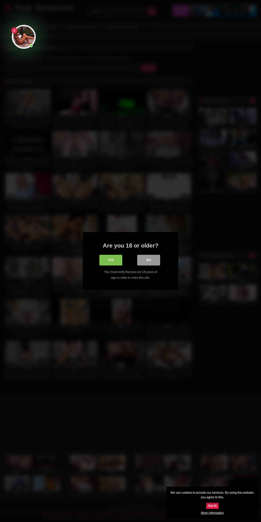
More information (212, 513)
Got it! (212, 505)
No (148, 260)
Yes (111, 260)
